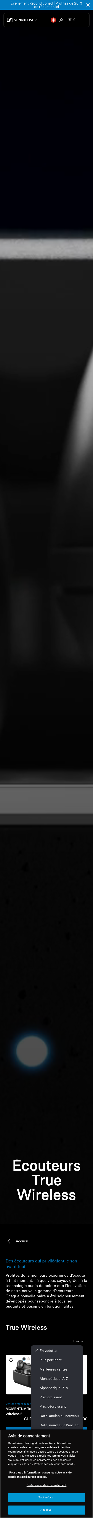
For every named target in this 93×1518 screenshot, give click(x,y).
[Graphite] (24, 1358)
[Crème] (28, 1358)
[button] (53, 20)
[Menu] (83, 20)
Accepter (46, 1510)
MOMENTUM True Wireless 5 (20, 1411)
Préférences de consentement (47, 1485)
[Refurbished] (25, 1374)
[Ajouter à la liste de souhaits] (11, 1360)
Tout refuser (46, 1497)
